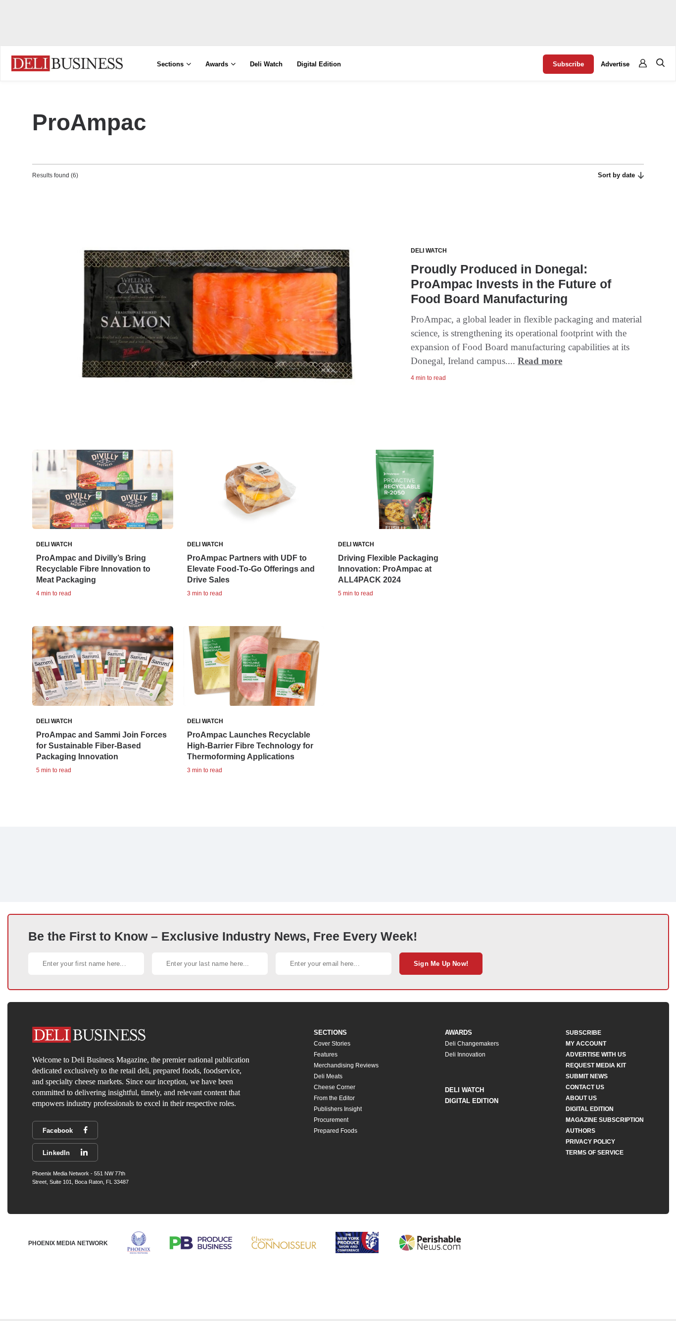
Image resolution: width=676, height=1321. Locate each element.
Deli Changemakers (472, 1043)
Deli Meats (328, 1076)
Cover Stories (332, 1043)
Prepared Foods (335, 1130)
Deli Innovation (465, 1054)
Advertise (615, 64)
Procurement (331, 1119)
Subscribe (568, 64)
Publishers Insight (338, 1109)
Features (326, 1054)
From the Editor (334, 1098)
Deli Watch (266, 64)
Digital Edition (319, 64)
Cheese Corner (334, 1087)
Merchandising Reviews (346, 1065)
